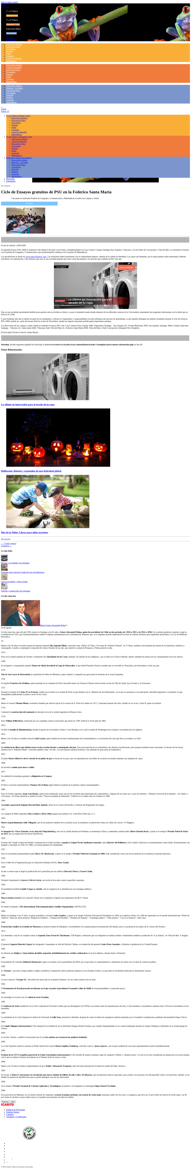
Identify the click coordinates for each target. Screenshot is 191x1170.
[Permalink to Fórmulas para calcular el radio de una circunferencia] (4, 570)
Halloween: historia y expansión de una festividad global (31, 471)
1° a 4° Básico (18, 116)
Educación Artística (14, 44)
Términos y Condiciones (16, 1117)
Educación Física (13, 47)
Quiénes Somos (12, 1112)
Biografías (10, 38)
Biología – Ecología (14, 88)
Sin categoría (5, 539)
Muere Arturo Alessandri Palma (53, 625)
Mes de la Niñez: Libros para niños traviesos (24, 532)
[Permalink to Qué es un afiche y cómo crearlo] (4, 579)
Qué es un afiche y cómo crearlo (14, 582)
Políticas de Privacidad (15, 1110)
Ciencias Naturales (14, 58)
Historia (9, 51)
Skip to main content (9, 2)
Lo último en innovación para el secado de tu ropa (28, 404)
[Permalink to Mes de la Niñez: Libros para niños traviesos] (47, 527)
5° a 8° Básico (19, 137)
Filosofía (9, 95)
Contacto (10, 1114)
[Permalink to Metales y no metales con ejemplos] (4, 561)
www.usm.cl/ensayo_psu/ (36, 256)
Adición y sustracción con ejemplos (15, 591)
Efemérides (10, 40)
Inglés (8, 54)
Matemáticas (11, 61)
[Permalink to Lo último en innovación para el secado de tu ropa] (47, 399)
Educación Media (19, 158)
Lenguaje (10, 56)
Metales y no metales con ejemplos (15, 563)
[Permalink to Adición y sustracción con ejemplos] (4, 589)
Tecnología (10, 49)
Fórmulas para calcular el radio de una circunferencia (22, 572)
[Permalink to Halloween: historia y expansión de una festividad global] (58, 466)
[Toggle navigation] (2, 107)
